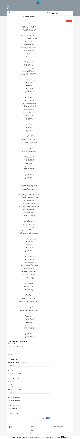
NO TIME (11, 386)
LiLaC (10, 381)
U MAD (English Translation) (14, 405)
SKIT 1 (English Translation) (14, 397)
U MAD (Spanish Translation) (14, 408)
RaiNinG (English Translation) (14, 394)
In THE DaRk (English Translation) (15, 367)
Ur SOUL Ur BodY (12, 411)
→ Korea (31, 424)
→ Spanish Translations (34, 431)
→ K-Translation (33, 427)
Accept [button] (62, 437)
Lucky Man (21, 341)
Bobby (8, 6)
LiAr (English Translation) (14, 378)
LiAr (10, 376)
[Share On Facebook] (47, 418)
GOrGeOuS (11, 354)
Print (49, 12)
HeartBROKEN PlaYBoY (13, 359)
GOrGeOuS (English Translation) (15, 357)
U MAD (10, 403)
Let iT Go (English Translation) (15, 373)
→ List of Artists (11, 427)
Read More (66, 437)
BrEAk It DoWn (12, 343)
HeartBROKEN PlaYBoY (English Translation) (17, 362)
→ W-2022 (32, 433)
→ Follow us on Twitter (56, 427)
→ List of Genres (11, 429)
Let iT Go (11, 370)
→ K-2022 (32, 426)
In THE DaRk (11, 365)
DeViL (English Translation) (14, 351)
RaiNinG (10, 392)
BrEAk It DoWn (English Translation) (16, 346)
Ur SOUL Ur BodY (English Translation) (16, 413)
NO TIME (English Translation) (15, 389)
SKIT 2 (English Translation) (14, 400)
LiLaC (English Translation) (14, 384)
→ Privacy (10, 426)
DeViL (10, 349)
